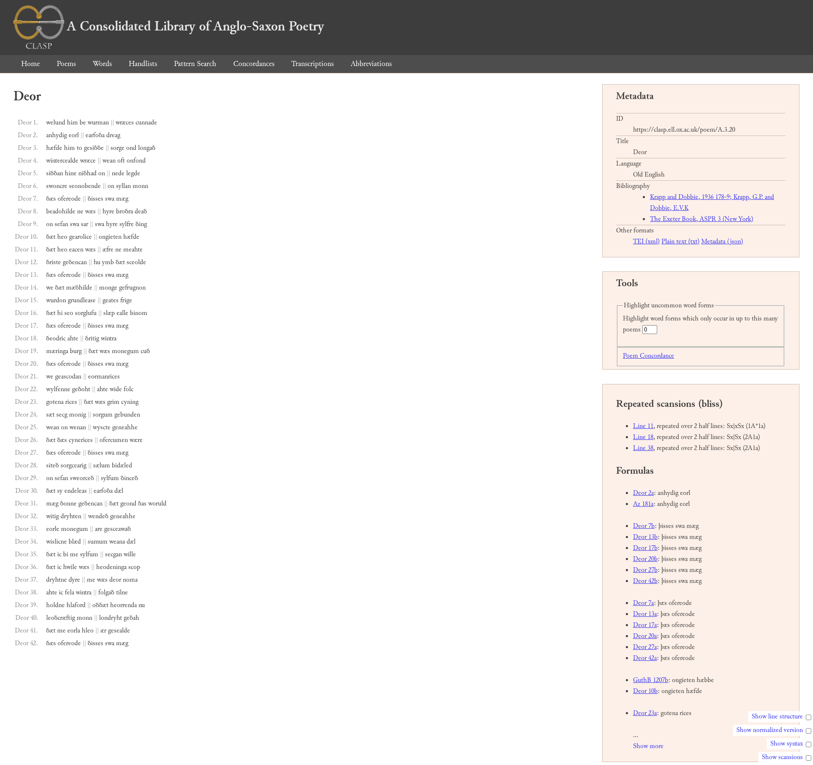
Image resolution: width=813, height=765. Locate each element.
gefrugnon (132, 288)
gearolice (80, 237)
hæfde (54, 148)
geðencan (75, 262)
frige (126, 300)
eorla (73, 630)
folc (128, 389)
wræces (125, 122)
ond (131, 148)
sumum (98, 542)
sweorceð (82, 478)
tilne (122, 592)
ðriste (53, 262)
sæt (50, 415)
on (101, 173)
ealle (122, 313)
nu (141, 605)
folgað (106, 592)
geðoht (81, 389)
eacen (76, 249)
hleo (88, 630)
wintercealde (62, 161)
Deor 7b (644, 526)
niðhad (87, 173)
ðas (142, 503)
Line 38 (643, 448)
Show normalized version (769, 730)
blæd (75, 542)
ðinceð (129, 478)
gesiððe (94, 148)
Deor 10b (645, 691)
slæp (109, 313)
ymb (108, 262)
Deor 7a (643, 603)
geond (128, 503)
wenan (77, 427)
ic (59, 554)
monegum (125, 351)
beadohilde (60, 211)
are (98, 529)
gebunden (127, 415)
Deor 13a (645, 614)
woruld (157, 503)
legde (133, 173)
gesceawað (117, 529)
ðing (141, 224)
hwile (70, 567)
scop (134, 567)
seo (68, 313)
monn (140, 186)
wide (116, 389)
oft (121, 161)
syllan (123, 186)
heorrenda (123, 605)
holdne (55, 605)
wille (130, 554)
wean (109, 161)
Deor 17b (645, 548)
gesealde (119, 630)
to (79, 148)
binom (138, 313)
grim (113, 402)
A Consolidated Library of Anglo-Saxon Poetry (195, 26)
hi (60, 313)
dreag (113, 135)
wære (136, 440)
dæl (118, 491)
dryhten (71, 516)
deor (115, 580)
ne (80, 211)
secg (61, 415)
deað (141, 211)
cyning (129, 402)
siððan (54, 173)
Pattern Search (195, 63)
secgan (113, 554)
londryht (110, 618)
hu (97, 262)
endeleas (75, 491)
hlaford (76, 605)
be (83, 122)
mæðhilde (79, 288)
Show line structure (777, 716)
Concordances (253, 63)
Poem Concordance (648, 356)
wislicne (56, 542)
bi (65, 554)
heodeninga (111, 567)
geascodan (68, 376)
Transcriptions (312, 63)
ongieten (110, 237)
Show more (648, 746)
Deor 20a (645, 636)
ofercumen (114, 440)
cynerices (81, 440)
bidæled (122, 465)
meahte (133, 249)
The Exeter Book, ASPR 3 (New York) (701, 219)
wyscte (102, 427)
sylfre (126, 224)
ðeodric (56, 338)
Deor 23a (645, 713)
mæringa (57, 351)
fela (69, 592)
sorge (117, 148)
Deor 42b (645, 581)
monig (77, 415)
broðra (124, 211)
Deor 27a (645, 647)
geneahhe (125, 427)
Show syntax (786, 743)
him (72, 122)
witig (52, 516)
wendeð (98, 516)
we (49, 288)
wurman (98, 122)
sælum (101, 465)
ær (103, 630)
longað (146, 148)
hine (71, 173)
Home (30, 63)
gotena (55, 402)
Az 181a (643, 504)
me (74, 554)
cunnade (146, 122)
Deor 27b (645, 570)
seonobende (85, 186)
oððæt (100, 605)
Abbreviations (371, 63)
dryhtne (56, 580)
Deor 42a (645, 658)
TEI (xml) (646, 241)
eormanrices (104, 376)
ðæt (50, 237)
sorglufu (86, 313)
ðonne (68, 503)
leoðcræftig (60, 618)
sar (84, 224)
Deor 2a (643, 493)
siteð (52, 465)
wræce (88, 161)
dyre (74, 580)
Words (102, 63)
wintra (108, 338)
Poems (66, 63)
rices (71, 402)
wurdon (56, 300)
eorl (74, 135)
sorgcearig (73, 465)
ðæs (51, 199)
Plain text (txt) (680, 241)
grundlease (82, 300)
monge (108, 288)
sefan (61, 224)
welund (55, 122)
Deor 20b (645, 559)
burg (76, 351)
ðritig (92, 338)
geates (110, 300)
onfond (136, 161)
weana (117, 542)
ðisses (95, 199)
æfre (107, 249)
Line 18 (643, 437)
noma (130, 580)
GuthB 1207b (650, 680)
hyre (108, 211)
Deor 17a (645, 625)
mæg (122, 199)
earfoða (95, 135)
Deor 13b (645, 537)
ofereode (69, 199)
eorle (52, 529)
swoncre (56, 186)
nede (118, 173)
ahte (72, 338)
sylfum (110, 478)
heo (62, 237)
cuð (145, 351)
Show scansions (782, 757)
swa (109, 199)
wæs (90, 211)
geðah (131, 618)
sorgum (103, 415)
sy (60, 491)
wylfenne (58, 389)
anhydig (56, 135)
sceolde (136, 262)
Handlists (143, 63)
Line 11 (643, 426)
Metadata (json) (722, 241)
